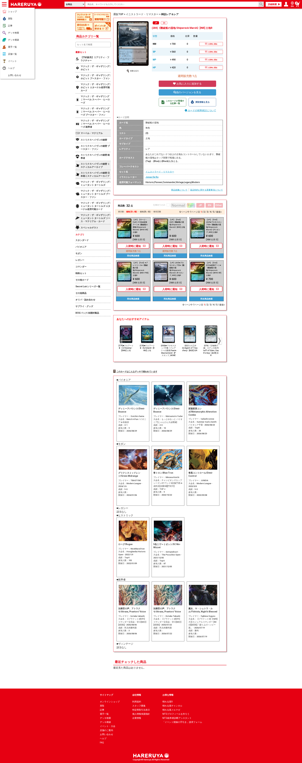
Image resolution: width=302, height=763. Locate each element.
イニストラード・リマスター (159, 171)
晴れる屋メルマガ (171, 710)
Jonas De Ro (152, 177)
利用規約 (136, 701)
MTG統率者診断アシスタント (177, 718)
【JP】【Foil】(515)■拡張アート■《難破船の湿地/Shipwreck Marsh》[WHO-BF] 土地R (213, 269)
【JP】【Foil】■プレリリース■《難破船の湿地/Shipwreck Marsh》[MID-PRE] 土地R (140, 269)
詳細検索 (272, 4)
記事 (10, 25)
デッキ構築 (13, 40)
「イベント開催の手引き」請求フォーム (182, 722)
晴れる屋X (167, 701)
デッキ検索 (13, 32)
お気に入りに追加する (189, 83)
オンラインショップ (110, 701)
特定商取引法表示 (141, 710)
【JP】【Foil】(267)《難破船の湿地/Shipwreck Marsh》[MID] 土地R (177, 225)
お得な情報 (167, 695)
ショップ (12, 11)
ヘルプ (11, 68)
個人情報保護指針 (141, 714)
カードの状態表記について (201, 110)
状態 (155, 36)
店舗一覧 (12, 54)
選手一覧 (12, 47)
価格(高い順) (145, 212)
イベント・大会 (107, 726)
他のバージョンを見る (188, 92)
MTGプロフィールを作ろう (175, 714)
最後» (219, 212)
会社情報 (136, 695)
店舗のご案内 (106, 730)
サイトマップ (106, 695)
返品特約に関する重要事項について (206, 190)
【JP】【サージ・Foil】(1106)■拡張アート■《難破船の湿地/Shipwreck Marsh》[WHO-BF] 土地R (140, 226)
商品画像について (179, 190)
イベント (12, 61)
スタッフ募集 (138, 705)
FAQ (102, 742)
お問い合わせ (14, 75)
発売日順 (157, 212)
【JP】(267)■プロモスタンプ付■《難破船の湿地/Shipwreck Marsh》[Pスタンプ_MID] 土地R (176, 269)
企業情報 (136, 718)
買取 (10, 18)
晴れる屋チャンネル (172, 705)
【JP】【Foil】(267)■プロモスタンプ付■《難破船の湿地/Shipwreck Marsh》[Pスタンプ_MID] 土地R (214, 226)
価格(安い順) (131, 212)
